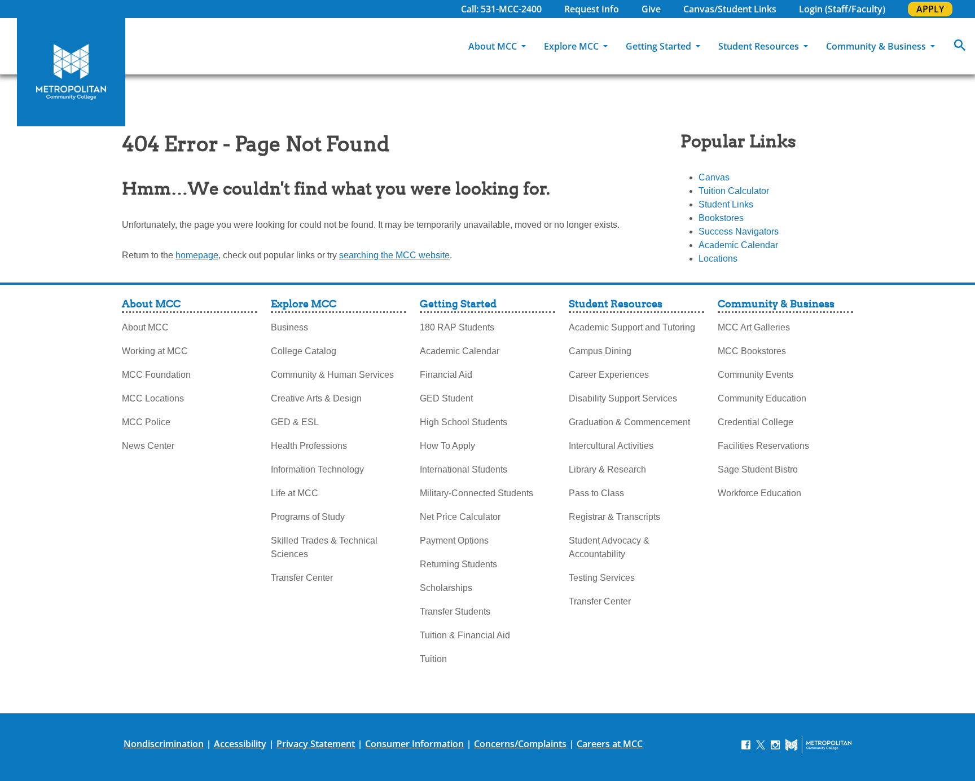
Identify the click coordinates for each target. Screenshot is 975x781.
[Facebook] (745, 744)
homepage (196, 255)
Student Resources (759, 46)
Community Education (762, 398)
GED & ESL (295, 422)
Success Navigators (739, 231)
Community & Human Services (332, 375)
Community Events (755, 375)
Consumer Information (414, 744)
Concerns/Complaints (520, 744)
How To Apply (447, 446)
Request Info (591, 9)
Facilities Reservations (763, 446)
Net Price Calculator (460, 517)
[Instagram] (775, 744)
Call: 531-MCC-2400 (501, 9)
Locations (718, 258)
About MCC (493, 46)
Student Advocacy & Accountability (609, 547)
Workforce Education (759, 493)
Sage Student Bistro (758, 469)
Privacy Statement (315, 744)
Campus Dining (600, 351)
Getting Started (659, 46)
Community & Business (877, 46)
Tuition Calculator (734, 191)
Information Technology (317, 469)
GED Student (446, 398)
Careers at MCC (610, 744)
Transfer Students (455, 611)
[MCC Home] (71, 72)
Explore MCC (572, 46)
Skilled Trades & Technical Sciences (324, 547)
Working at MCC (155, 351)
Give (651, 9)
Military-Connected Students (476, 493)
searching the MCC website (394, 255)
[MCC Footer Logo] (818, 745)
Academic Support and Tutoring (632, 327)
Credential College (755, 422)
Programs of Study (308, 517)
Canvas (714, 177)
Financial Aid (446, 375)
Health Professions (309, 446)
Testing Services (602, 578)
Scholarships (446, 588)
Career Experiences (609, 375)
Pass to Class (596, 493)
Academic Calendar (738, 245)
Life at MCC (294, 493)
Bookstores (721, 218)
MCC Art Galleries (754, 327)
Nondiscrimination (164, 744)
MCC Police (146, 422)
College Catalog (303, 351)
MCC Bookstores (752, 351)
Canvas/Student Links (729, 9)
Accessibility (240, 744)
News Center (148, 446)
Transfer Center (302, 578)
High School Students (463, 422)
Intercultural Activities (611, 446)
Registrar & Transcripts (614, 517)
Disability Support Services (623, 398)
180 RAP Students (457, 327)
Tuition (433, 659)
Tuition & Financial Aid (465, 635)
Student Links (726, 204)
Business (289, 327)
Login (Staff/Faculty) (842, 9)
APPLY (930, 9)
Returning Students (458, 564)
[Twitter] (760, 744)
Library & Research (607, 469)
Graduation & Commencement (629, 422)
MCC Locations (153, 398)
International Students (463, 469)
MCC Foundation (156, 375)
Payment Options (454, 540)
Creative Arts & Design (316, 398)
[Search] (960, 46)
